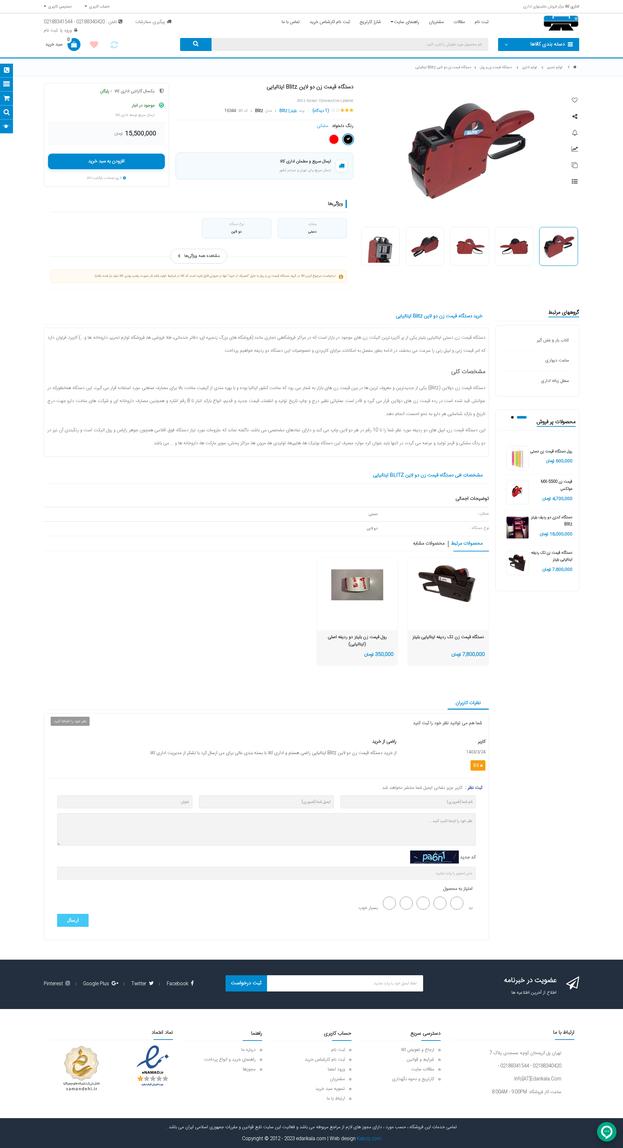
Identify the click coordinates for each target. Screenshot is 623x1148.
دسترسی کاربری (59, 6)
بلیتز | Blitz (288, 110)
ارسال (73, 920)
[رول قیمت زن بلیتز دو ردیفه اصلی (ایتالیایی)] (357, 584)
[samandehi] (81, 1068)
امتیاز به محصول (457, 889)
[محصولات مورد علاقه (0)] (94, 46)
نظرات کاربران (468, 703)
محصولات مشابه (429, 544)
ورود (67, 30)
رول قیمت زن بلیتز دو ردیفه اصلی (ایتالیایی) (357, 641)
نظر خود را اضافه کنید (70, 721)
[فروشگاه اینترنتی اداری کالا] (575, 67)
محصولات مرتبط (467, 544)
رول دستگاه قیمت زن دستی (551, 451)
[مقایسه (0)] (114, 47)
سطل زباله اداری (555, 381)
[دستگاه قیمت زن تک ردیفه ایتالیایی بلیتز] (517, 563)
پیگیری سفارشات (150, 22)
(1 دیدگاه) (320, 110)
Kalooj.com (369, 1139)
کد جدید (468, 857)
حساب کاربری (98, 6)
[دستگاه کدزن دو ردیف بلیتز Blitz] (517, 528)
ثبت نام (50, 30)
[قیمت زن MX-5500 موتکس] (517, 492)
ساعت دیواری (557, 360)
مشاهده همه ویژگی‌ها (202, 256)
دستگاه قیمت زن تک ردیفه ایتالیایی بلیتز (448, 637)
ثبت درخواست (246, 983)
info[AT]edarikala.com (537, 1079)
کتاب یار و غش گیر (553, 340)
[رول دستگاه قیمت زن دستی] (517, 458)
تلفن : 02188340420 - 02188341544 (80, 22)
